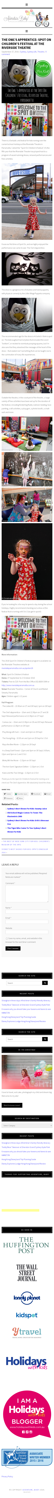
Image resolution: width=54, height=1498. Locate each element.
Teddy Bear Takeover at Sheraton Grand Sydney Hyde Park (26, 1004)
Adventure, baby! (30, 1490)
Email (8, 918)
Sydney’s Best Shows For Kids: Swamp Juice (27, 808)
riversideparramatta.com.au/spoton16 (17, 668)
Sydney (23, 51)
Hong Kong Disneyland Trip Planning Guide (19, 1017)
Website (9, 928)
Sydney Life (32, 51)
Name (9, 907)
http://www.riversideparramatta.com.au (18, 685)
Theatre (40, 51)
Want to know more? (12, 1105)
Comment (10, 883)
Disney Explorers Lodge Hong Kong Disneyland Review (24, 1021)
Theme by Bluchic (27, 1492)
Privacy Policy (7, 1476)
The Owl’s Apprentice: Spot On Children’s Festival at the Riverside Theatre (26, 44)
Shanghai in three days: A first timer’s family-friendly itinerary (26, 1000)
